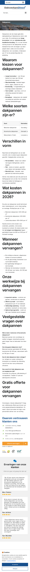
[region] (15, 561)
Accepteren (15, 564)
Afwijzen (15, 568)
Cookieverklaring (11, 560)
